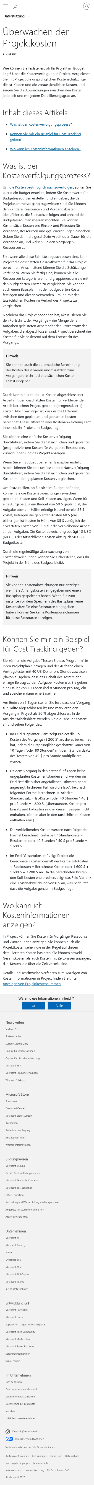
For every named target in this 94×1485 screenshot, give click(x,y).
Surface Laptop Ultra (16, 1043)
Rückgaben (11, 1123)
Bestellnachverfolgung (17, 1130)
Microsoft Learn (14, 1317)
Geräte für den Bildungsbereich (22, 1173)
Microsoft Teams (14, 1281)
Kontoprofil (11, 1101)
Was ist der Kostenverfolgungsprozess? (41, 124)
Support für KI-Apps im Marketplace (25, 1324)
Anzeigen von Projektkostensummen (32, 983)
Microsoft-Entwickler (16, 1310)
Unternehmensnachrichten (20, 1396)
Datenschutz (72, 1456)
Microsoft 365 (13, 1065)
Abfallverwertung (14, 1137)
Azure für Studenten (16, 1217)
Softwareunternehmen (17, 1353)
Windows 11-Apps (15, 1080)
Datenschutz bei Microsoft (20, 1403)
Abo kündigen (39, 1456)
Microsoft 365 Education (18, 1187)
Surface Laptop (13, 1036)
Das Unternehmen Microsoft (21, 1389)
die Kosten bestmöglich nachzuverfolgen (41, 187)
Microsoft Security (15, 1245)
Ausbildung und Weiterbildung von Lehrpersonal (32, 1202)
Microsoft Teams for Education (22, 1180)
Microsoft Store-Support (18, 1115)
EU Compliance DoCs (58, 1470)
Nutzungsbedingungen (17, 1463)
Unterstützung (15, 16)
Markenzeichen (41, 1463)
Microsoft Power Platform (19, 1346)
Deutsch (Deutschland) (24, 1431)
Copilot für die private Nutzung (22, 1058)
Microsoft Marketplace (18, 1339)
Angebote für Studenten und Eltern (24, 1209)
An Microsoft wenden (17, 1456)
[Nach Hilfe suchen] (16, 6)
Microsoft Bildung (15, 1165)
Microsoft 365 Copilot (17, 1274)
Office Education (14, 1195)
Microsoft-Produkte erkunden (21, 1072)
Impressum (56, 1456)
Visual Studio (12, 1361)
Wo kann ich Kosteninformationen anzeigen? (45, 148)
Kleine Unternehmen (16, 1289)
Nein (59, 1005)
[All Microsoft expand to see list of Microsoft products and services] (5, 6)
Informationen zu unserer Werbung (24, 1470)
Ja (33, 1005)
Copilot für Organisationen (20, 1051)
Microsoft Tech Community (20, 1331)
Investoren (11, 1411)
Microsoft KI (12, 1237)
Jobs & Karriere (14, 1382)
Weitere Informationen (18, 1144)
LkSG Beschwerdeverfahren (20, 1418)
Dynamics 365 (13, 1259)
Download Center (15, 1108)
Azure (8, 1252)
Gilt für (11, 54)
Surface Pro (11, 1029)
